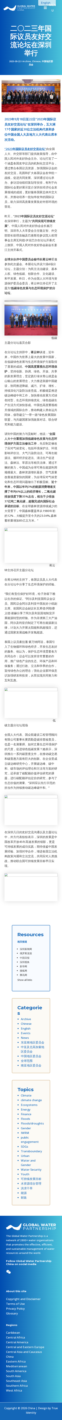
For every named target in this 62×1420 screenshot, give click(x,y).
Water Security (31, 1169)
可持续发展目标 (31, 1179)
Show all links (24, 980)
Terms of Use (15, 1304)
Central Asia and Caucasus (24, 1352)
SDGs (24, 1146)
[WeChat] (8, 1271)
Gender (26, 1128)
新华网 (23, 966)
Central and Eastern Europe (25, 1347)
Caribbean (13, 1333)
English (25, 1028)
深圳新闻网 (26, 949)
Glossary (12, 1313)
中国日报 (24, 957)
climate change (31, 1100)
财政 (24, 1197)
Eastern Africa (16, 1361)
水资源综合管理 (31, 1183)
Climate (26, 1095)
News (25, 1038)
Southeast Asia (16, 1381)
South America (16, 1371)
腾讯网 (23, 975)
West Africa (14, 1390)
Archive (26, 61)
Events (25, 1033)
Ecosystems (29, 1105)
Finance (26, 1114)
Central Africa (15, 1337)
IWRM (25, 1133)
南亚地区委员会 (31, 1065)
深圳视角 (24, 962)
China (10, 1357)
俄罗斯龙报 (26, 953)
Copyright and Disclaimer (23, 1299)
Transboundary (31, 1151)
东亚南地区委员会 (32, 1042)
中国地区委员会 (31, 1056)
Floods (25, 1119)
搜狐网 (23, 970)
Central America (17, 1342)
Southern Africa (17, 1386)
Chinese (36, 61)
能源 (24, 1193)
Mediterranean (16, 1366)
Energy (25, 1109)
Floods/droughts (32, 1123)
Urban (25, 1156)
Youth (25, 1174)
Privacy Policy (15, 1309)
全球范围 (27, 1061)
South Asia (13, 1376)
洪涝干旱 (27, 1188)
